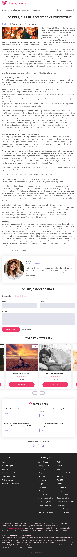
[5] (25, 296)
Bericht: (5, 311)
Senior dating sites (45, 505)
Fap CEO (60, 480)
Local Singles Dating (46, 512)
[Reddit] (33, 446)
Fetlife (59, 462)
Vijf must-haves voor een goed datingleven (51, 424)
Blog (5, 24)
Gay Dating (61, 505)
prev (34, 393)
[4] (23, 296)
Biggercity (42, 480)
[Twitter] (43, 446)
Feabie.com (61, 476)
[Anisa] (14, 269)
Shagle (41, 484)
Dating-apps (43, 491)
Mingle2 (60, 469)
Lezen (21, 379)
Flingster (41, 473)
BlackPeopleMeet (63, 473)
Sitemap (5, 487)
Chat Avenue (43, 469)
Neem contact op (8, 476)
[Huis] (14, 3)
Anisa (28, 261)
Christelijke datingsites (65, 502)
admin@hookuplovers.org (11, 528)
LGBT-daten (61, 487)
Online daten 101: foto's (13, 409)
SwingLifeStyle (43, 466)
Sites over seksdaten (46, 498)
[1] (15, 296)
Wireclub (41, 476)
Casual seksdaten (63, 498)
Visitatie (21, 385)
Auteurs (5, 469)
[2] (18, 296)
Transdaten (42, 509)
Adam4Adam (43, 462)
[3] (20, 296)
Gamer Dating (62, 509)
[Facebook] (38, 446)
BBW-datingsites (44, 502)
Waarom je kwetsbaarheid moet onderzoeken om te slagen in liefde (18, 424)
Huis (3, 462)
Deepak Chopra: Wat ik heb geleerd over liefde (55, 410)
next (42, 393)
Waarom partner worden (11, 484)
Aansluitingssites (63, 494)
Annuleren (27, 329)
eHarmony (42, 487)
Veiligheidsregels (8, 480)
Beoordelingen (7, 466)
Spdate (59, 484)
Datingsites (61, 491)
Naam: (5, 301)
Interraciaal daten (45, 494)
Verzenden (10, 329)
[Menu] (74, 3)
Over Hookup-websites (10, 473)
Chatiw (59, 466)
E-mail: (43, 301)
